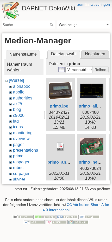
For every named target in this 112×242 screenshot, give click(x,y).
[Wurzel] (16, 80)
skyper (19, 179)
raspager (21, 162)
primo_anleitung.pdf (67, 162)
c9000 (18, 115)
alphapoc (21, 86)
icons (18, 127)
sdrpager (21, 173)
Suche (52, 24)
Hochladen (95, 54)
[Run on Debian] (56, 222)
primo (18, 156)
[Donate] (45, 217)
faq (16, 121)
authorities (22, 98)
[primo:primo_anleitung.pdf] (60, 146)
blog (17, 109)
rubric (18, 167)
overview (21, 138)
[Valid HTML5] (88, 217)
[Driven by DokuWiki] (77, 222)
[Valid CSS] (34, 222)
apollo (18, 92)
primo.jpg (59, 106)
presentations (25, 150)
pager (18, 144)
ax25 (17, 104)
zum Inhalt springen (93, 4)
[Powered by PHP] (67, 217)
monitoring (23, 133)
